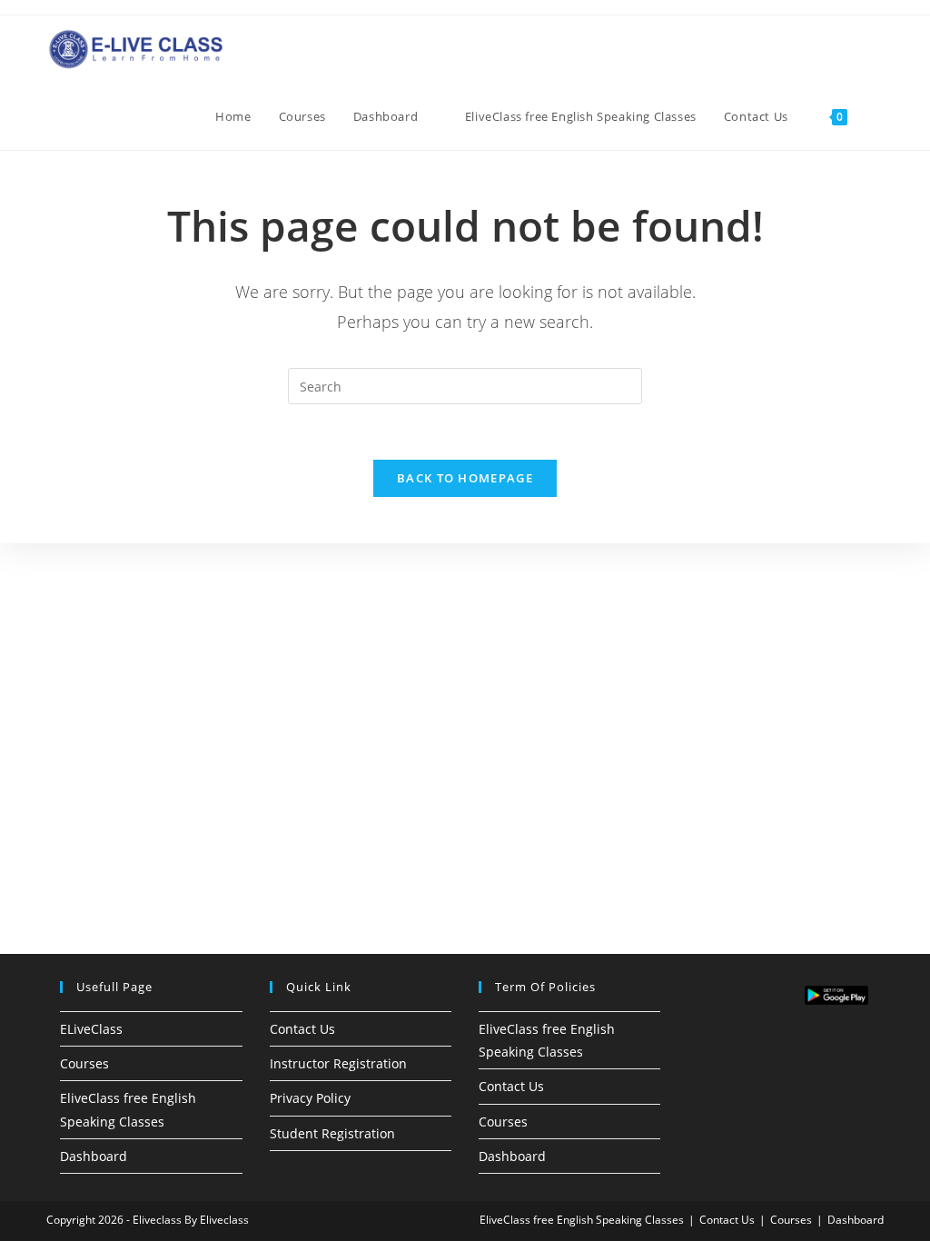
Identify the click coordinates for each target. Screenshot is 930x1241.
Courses (84, 1063)
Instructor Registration (338, 1063)
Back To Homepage (465, 478)
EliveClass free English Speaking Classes (582, 1219)
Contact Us (302, 1028)
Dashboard (93, 1156)
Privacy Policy (310, 1098)
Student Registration (332, 1133)
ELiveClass (91, 1028)
